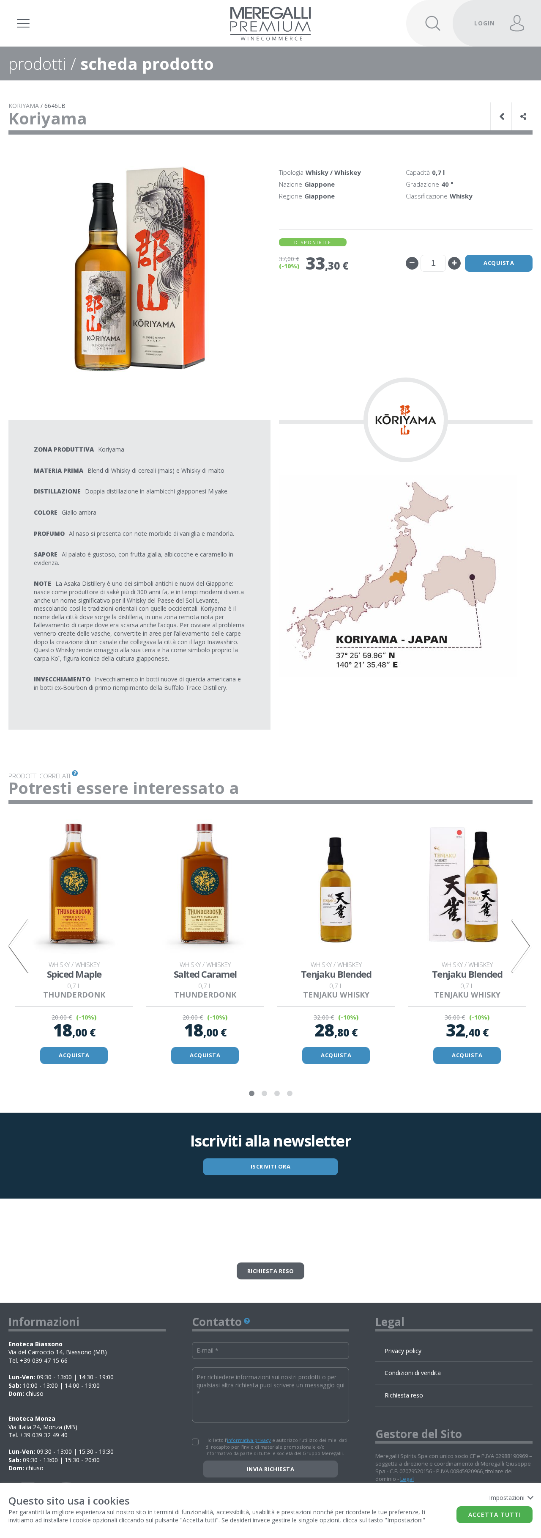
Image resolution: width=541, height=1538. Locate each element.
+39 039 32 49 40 (44, 1435)
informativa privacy (249, 1440)
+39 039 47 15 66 (44, 1360)
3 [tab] (277, 1093)
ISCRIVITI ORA (271, 1166)
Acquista (499, 263)
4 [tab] (289, 1093)
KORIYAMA (23, 106)
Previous (19, 945)
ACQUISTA (74, 1055)
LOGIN (484, 23)
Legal (407, 1479)
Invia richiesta (271, 1469)
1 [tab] (251, 1093)
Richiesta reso (270, 1271)
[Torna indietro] (503, 116)
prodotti (37, 63)
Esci (479, 11)
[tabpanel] (73, 940)
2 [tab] (264, 1093)
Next (522, 945)
